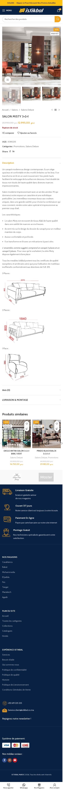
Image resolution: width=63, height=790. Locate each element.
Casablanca (7, 562)
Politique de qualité (10, 674)
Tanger (5, 587)
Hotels (5, 636)
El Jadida (5, 577)
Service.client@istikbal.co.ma (21, 710)
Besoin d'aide (8, 659)
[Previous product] (52, 110)
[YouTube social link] (15, 760)
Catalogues (7, 631)
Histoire (5, 679)
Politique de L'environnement (15, 684)
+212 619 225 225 (15, 703)
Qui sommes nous (10, 664)
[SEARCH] (58, 19)
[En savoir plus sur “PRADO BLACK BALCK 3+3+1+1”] (56, 428)
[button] (5, 56)
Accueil (5, 109)
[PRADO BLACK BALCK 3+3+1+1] (46, 434)
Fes (3, 582)
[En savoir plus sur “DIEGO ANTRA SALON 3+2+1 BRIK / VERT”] (26, 428)
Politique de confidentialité (14, 669)
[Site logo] (31, 10)
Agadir (5, 597)
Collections (7, 626)
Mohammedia (8, 572)
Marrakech (6, 592)
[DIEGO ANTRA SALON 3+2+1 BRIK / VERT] (16, 434)
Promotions (19, 146)
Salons (15, 109)
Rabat (4, 567)
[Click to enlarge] (7, 79)
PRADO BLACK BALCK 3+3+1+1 (46, 452)
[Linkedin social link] (13, 151)
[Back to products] (55, 110)
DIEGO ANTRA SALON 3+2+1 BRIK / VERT (16, 452)
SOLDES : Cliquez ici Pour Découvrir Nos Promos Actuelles (31, 3)
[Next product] (59, 110)
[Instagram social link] (9, 760)
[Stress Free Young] (17, 477)
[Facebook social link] (10, 151)
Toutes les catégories (12, 621)
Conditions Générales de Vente (16, 689)
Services (6, 654)
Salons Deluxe (27, 109)
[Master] (46, 477)
